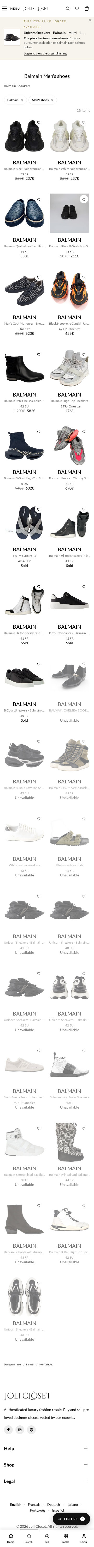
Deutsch (53, 1504)
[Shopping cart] (87, 8)
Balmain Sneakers (17, 86)
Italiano (72, 1504)
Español (58, 1510)
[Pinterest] (31, 1429)
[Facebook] (8, 1429)
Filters (74, 1519)
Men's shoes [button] (40, 100)
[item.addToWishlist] (39, 121)
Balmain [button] (13, 100)
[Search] (68, 8)
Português (37, 1510)
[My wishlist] (77, 8)
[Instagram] (19, 1429)
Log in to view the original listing (45, 53)
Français (34, 1504)
